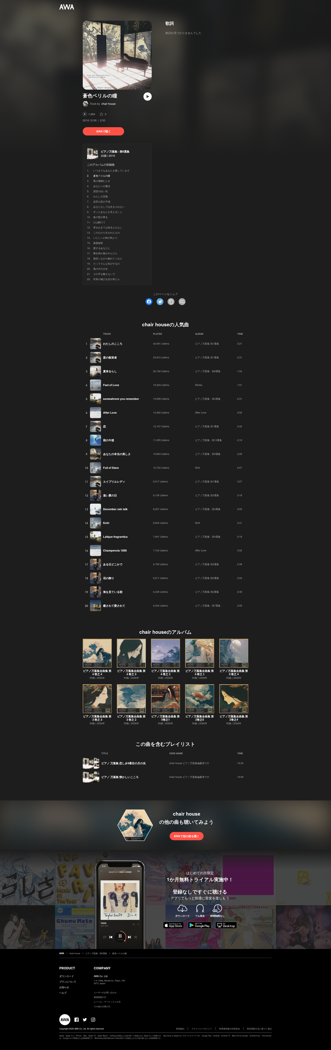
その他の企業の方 (102, 1006)
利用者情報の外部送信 (229, 1028)
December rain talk (115, 509)
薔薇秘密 (98, 243)
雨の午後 (108, 440)
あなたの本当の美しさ (117, 454)
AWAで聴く (103, 131)
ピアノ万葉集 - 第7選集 (207, 605)
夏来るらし (110, 371)
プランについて (67, 981)
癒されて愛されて (114, 606)
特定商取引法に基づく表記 (259, 1028)
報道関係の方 (100, 997)
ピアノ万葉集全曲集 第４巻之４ (97, 672)
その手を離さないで (104, 274)
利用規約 (180, 1028)
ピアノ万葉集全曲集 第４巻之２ (165, 672)
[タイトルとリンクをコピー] (171, 301)
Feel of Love (111, 385)
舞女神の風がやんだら (105, 253)
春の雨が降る (100, 217)
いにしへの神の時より (105, 237)
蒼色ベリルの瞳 (119, 953)
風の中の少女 (100, 268)
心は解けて (99, 222)
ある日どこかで (112, 564)
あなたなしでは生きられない (109, 206)
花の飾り (108, 578)
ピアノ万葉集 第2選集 (207, 495)
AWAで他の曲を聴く (186, 836)
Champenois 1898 (115, 550)
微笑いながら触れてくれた (107, 258)
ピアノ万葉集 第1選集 (207, 343)
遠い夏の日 (110, 495)
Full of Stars (111, 468)
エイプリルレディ (114, 481)
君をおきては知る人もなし (107, 227)
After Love (110, 413)
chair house (108, 104)
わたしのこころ (112, 344)
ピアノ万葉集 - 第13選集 (208, 440)
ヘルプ (63, 992)
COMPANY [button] (102, 968)
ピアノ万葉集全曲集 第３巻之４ (234, 672)
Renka (198, 385)
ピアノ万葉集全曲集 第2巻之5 (199, 717)
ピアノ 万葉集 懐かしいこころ (120, 777)
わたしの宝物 (100, 196)
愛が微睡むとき (101, 181)
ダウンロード (66, 976)
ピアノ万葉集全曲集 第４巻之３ (131, 672)
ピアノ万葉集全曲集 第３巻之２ (131, 717)
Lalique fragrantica (115, 537)
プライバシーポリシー (201, 1028)
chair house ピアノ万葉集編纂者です (189, 763)
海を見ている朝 (112, 592)
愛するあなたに (101, 248)
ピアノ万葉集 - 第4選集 (207, 398)
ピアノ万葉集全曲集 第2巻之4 (234, 717)
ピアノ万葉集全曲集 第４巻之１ (199, 672)
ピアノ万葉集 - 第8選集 (207, 371)
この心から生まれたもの (106, 232)
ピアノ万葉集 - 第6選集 (115, 151)
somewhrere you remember (121, 399)
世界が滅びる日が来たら (106, 279)
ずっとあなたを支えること (107, 212)
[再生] (147, 96)
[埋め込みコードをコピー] (182, 301)
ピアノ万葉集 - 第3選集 (207, 509)
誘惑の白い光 (100, 191)
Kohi (197, 467)
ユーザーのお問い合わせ (105, 992)
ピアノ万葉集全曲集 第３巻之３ (97, 717)
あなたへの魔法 (101, 186)
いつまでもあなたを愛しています (111, 170)
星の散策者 (110, 357)
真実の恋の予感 (101, 201)
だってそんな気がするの (106, 263)
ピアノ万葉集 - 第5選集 (207, 454)
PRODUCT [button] (67, 968)
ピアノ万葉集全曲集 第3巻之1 (165, 717)
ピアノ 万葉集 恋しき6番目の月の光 (123, 763)
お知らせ (64, 987)
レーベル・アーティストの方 (107, 1001)
